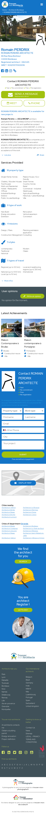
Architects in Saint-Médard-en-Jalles (33, 534)
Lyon (3, 677)
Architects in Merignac (30, 510)
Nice (3, 689)
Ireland (28, 688)
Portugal (29, 697)
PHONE (35, 103)
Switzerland (30, 703)
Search (23, 561)
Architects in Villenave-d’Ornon (33, 538)
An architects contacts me (10, 726)
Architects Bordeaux (16, 10)
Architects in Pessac (8, 512)
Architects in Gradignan (10, 528)
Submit (23, 454)
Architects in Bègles (8, 526)
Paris (3, 674)
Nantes (4, 692)
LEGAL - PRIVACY (33, 736)
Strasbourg (6, 695)
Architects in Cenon (29, 515)
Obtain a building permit (8, 731)
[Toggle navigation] (41, 4)
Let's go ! (23, 610)
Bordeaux (5, 686)
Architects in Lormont (9, 517)
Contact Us (30, 727)
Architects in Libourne (9, 531)
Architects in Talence (9, 508)
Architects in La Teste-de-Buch (33, 528)
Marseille (5, 680)
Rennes (4, 697)
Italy (27, 691)
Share (42, 155)
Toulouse (5, 683)
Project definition (8, 739)
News (28, 730)
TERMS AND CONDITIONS (31, 740)
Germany (29, 683)
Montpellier (6, 709)
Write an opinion (34, 296)
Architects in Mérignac (30, 531)
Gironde (24, 524)
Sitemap (29, 733)
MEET (13, 103)
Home (4, 10)
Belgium (29, 677)
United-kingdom (32, 706)
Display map (25, 483)
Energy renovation (9, 736)
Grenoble (5, 706)
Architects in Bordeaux (30, 526)
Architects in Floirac (29, 512)
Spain (28, 700)
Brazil (28, 680)
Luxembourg (31, 694)
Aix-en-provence (8, 703)
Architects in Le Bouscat (31, 508)
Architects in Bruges (8, 515)
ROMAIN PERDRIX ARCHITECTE (15, 12)
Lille (3, 700)
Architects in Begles (8, 510)
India (27, 686)
